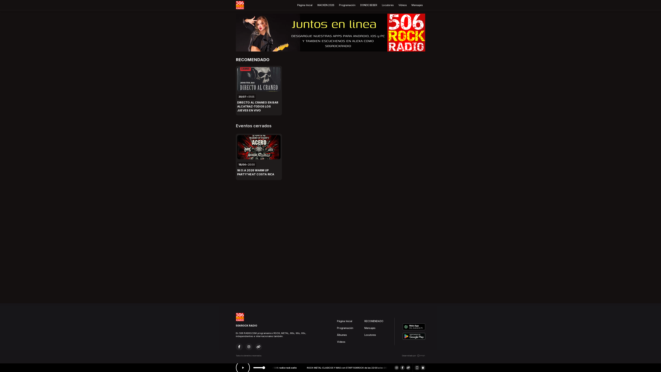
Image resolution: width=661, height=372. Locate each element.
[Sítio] (408, 367)
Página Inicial (304, 5)
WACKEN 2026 (325, 5)
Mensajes (417, 5)
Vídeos (402, 5)
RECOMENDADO (373, 321)
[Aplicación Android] (423, 367)
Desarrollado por (409, 356)
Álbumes (342, 334)
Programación (347, 5)
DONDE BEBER (368, 5)
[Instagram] (396, 367)
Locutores (388, 5)
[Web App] (417, 367)
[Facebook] (402, 367)
